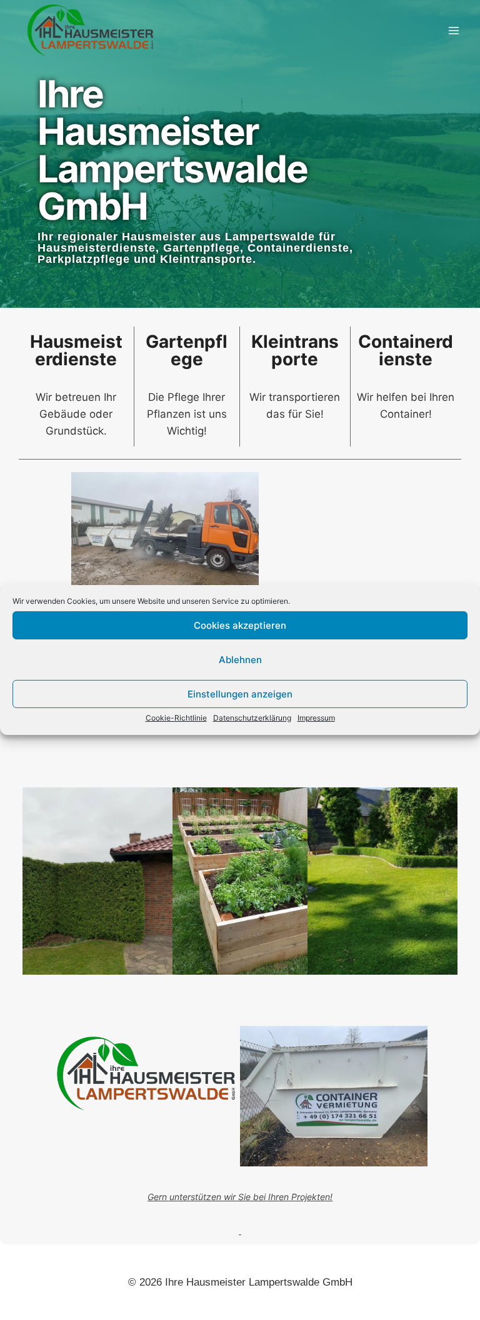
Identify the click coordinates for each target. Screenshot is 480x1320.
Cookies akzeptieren (240, 625)
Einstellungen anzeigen (240, 693)
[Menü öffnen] (453, 30)
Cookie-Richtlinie (176, 717)
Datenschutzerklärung (252, 717)
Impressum (316, 717)
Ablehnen (240, 659)
